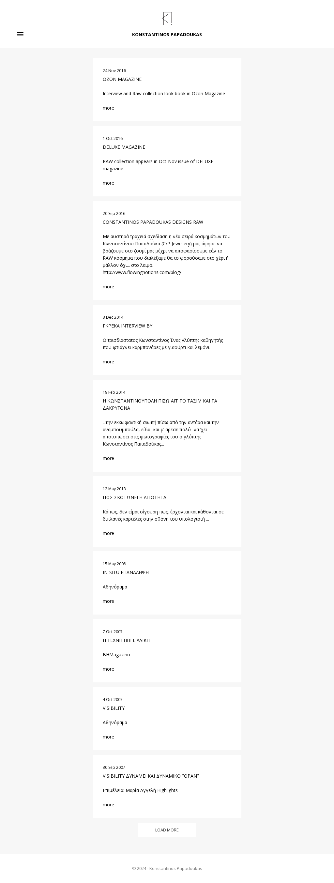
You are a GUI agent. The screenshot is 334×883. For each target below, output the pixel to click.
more (108, 108)
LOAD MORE (167, 830)
